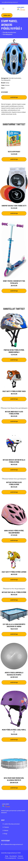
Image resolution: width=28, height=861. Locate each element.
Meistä (6, 830)
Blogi (5, 833)
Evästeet (20, 856)
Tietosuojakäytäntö (10, 858)
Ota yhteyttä (13, 856)
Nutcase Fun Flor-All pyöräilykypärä (14, 592)
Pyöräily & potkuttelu (9, 32)
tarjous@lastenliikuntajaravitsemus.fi (10, 2)
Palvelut (6, 827)
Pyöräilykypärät (7, 34)
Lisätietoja (14, 97)
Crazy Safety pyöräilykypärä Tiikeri (14, 391)
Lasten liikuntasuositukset (12, 824)
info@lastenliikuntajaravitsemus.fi (13, 844)
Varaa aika (6, 15)
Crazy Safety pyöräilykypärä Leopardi (14, 572)
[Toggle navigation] (3, 8)
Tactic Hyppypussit (14, 152)
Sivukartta (20, 858)
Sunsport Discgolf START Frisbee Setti (14, 206)
